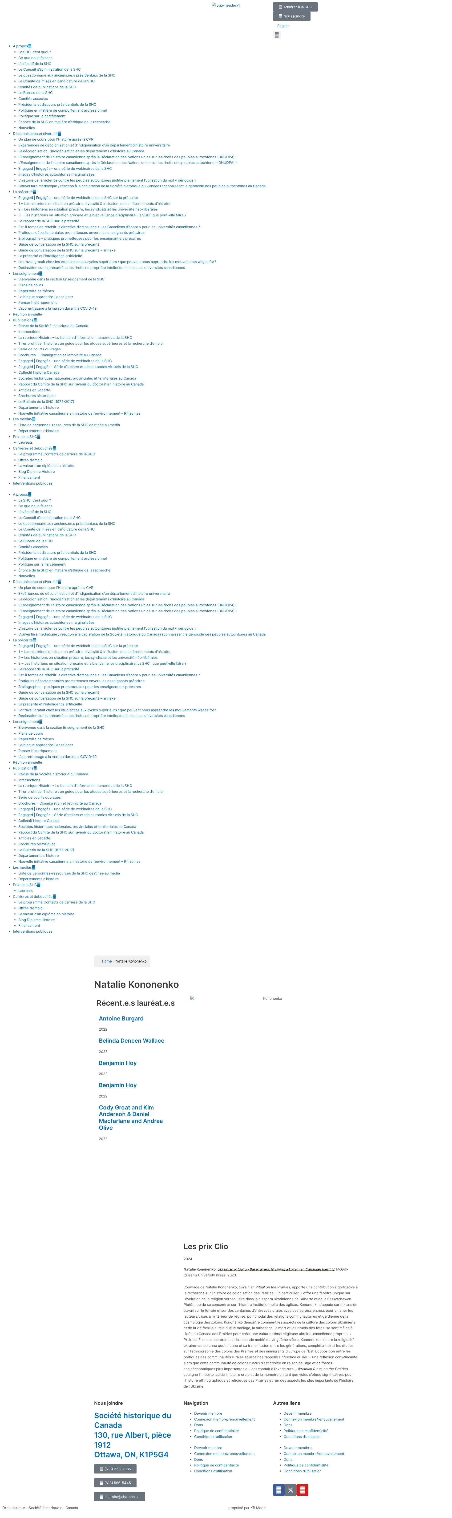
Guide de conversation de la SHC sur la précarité (59, 244)
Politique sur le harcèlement (41, 116)
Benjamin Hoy (118, 1063)
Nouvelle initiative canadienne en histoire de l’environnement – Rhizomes (79, 413)
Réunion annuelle (27, 314)
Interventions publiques (32, 483)
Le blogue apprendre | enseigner (45, 297)
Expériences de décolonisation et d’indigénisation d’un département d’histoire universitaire (94, 145)
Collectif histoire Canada (38, 372)
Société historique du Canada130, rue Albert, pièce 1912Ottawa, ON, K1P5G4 (132, 1435)
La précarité (23, 192)
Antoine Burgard (121, 1018)
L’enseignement (26, 273)
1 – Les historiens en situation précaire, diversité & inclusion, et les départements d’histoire (94, 203)
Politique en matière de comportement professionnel (62, 110)
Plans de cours (30, 285)
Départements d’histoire (38, 407)
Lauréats (25, 442)
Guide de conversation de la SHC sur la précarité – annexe (67, 250)
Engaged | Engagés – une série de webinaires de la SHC (65, 168)
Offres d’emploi (31, 460)
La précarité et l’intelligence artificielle (50, 256)
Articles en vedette (34, 390)
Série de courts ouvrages (39, 349)
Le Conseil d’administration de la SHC (49, 69)
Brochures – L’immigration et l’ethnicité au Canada (59, 355)
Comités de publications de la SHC (47, 87)
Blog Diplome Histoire (36, 471)
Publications (23, 320)
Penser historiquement (37, 302)
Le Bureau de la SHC (35, 92)
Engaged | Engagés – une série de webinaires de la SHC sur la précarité (78, 197)
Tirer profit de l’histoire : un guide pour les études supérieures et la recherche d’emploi (91, 343)
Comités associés (33, 98)
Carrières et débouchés (32, 448)
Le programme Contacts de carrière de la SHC (56, 454)
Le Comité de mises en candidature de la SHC (56, 81)
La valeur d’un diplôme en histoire (46, 465)
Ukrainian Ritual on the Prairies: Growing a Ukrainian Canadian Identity (276, 1269)
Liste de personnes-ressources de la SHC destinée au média (69, 425)
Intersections (29, 331)
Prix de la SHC (25, 436)
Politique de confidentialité (216, 1431)
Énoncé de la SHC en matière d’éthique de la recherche (64, 122)
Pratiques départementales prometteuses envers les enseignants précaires (81, 232)
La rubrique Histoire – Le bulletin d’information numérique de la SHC (75, 337)
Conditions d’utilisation (213, 1436)
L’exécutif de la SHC (34, 63)
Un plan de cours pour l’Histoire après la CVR (55, 139)
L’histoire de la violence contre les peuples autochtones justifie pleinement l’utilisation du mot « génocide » (107, 180)
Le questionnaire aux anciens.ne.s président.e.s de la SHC (66, 75)
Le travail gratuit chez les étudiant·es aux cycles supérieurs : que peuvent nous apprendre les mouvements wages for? (117, 261)
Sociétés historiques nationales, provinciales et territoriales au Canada (77, 378)
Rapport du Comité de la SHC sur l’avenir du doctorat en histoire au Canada (81, 384)
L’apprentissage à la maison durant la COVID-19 (57, 308)
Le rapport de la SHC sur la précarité (48, 221)
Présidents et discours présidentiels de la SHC (57, 104)
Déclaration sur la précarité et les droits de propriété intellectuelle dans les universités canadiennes (101, 267)
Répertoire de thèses (36, 291)
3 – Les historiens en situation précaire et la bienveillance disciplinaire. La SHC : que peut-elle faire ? (102, 215)
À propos (20, 46)
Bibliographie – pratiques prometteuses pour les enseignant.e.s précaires (79, 238)
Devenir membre (208, 1413)
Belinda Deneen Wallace (131, 1040)
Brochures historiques (37, 395)
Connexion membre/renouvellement (224, 1419)
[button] (277, 35)
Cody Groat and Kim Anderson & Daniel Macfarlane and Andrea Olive (131, 1117)
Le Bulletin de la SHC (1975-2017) (46, 401)
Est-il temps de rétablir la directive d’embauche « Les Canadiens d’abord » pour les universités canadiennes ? (109, 227)
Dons (198, 1425)
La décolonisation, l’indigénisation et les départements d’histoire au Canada (81, 151)
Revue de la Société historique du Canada (53, 326)
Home (107, 961)
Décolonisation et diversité (35, 133)
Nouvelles (26, 127)
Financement (29, 477)
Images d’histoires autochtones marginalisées (56, 174)
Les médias (22, 419)
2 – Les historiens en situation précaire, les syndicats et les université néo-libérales (88, 209)
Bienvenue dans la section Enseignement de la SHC (61, 279)
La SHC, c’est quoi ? (34, 52)
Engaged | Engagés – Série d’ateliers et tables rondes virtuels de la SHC (78, 366)
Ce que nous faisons (35, 58)
